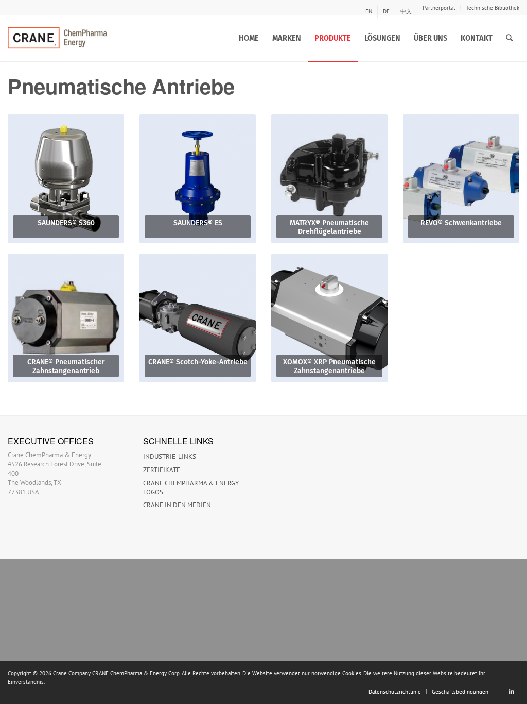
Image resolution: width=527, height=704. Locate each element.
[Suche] (509, 38)
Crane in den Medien (177, 504)
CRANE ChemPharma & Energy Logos (191, 487)
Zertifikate (161, 469)
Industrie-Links (169, 456)
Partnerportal (439, 7)
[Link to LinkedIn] (511, 691)
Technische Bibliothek (492, 7)
